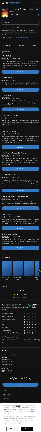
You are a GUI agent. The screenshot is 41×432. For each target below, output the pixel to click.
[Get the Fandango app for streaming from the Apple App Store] (14, 379)
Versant (18, 405)
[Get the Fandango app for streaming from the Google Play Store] (26, 379)
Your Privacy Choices (13, 429)
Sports (22, 355)
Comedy (9, 355)
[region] (20, 417)
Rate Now (25, 297)
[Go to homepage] (13, 3)
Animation (16, 355)
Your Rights (32, 411)
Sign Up (20, 385)
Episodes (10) (7, 45)
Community (16, 297)
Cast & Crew (20, 45)
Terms (7, 407)
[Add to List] (38, 15)
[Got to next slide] (39, 271)
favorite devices (22, 37)
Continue (27, 429)
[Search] (38, 3)
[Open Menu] (2, 3)
